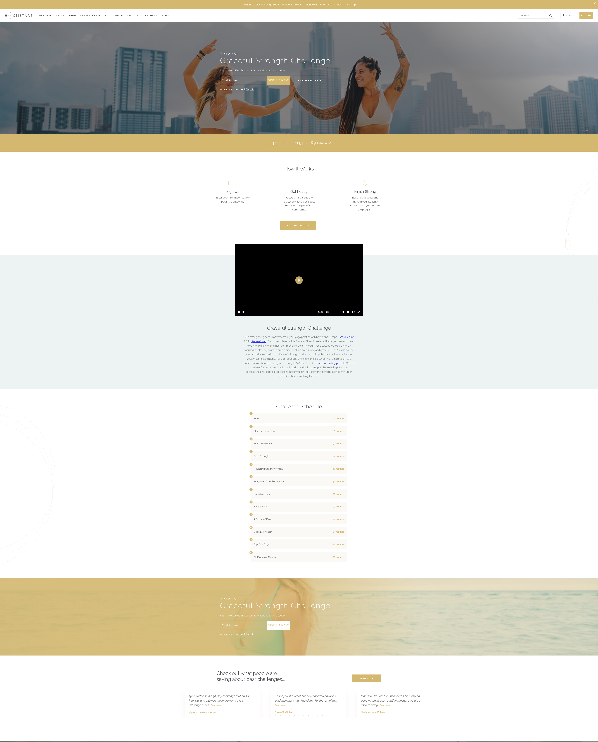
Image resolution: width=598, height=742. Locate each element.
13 (327, 715)
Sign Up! (351, 4)
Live (61, 15)
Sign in (250, 89)
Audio (131, 15)
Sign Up (586, 15)
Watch (43, 15)
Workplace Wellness (85, 15)
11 (317, 715)
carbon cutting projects (332, 363)
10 (313, 715)
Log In (570, 15)
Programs (112, 15)
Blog (165, 15)
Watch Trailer (308, 80)
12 (322, 715)
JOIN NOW (366, 678)
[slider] (279, 311)
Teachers (150, 15)
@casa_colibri (346, 337)
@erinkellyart (259, 341)
